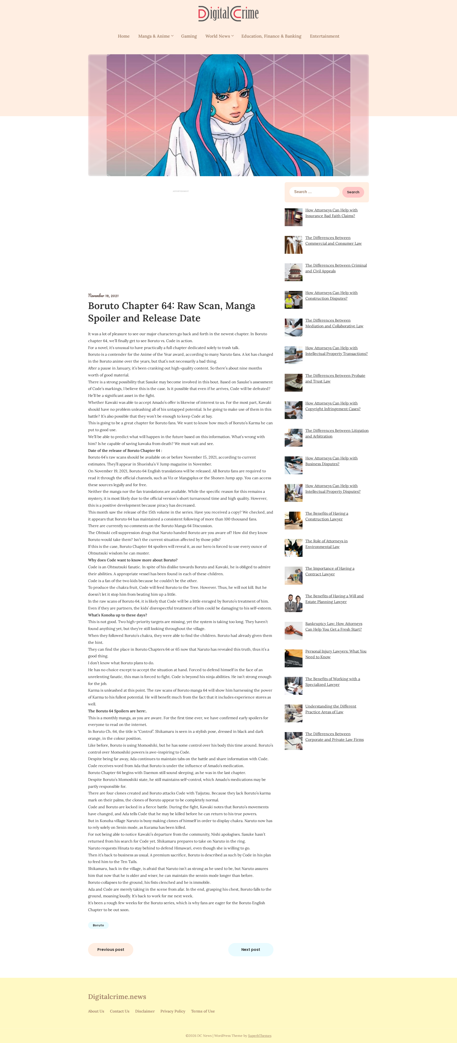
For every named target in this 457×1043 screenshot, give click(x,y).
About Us (96, 1011)
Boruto (98, 925)
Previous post (110, 949)
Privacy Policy (172, 1011)
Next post (250, 949)
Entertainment (324, 36)
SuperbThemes (259, 1035)
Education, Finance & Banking (271, 36)
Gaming (189, 36)
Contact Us (119, 1011)
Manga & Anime (154, 36)
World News (217, 36)
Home (124, 36)
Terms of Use (203, 1011)
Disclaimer (145, 1011)
